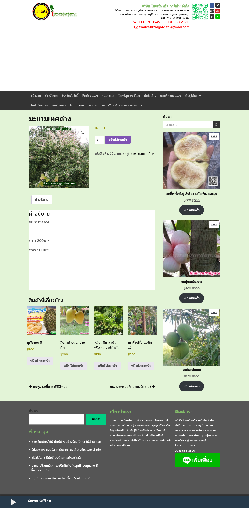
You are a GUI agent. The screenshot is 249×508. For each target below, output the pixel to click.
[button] (82, 132)
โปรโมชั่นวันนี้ (70, 95)
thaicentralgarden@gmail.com (163, 27)
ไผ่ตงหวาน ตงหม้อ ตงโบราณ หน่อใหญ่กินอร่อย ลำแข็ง (66, 449)
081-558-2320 (177, 22)
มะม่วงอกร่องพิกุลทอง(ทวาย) (131, 386)
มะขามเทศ (138, 153)
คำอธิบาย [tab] (42, 199)
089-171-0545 (148, 22)
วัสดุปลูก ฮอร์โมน (129, 95)
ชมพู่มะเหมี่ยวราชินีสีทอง (49, 386)
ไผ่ (71, 105)
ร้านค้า (81, 105)
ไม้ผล (151, 153)
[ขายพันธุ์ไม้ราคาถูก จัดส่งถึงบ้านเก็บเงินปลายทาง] (54, 11)
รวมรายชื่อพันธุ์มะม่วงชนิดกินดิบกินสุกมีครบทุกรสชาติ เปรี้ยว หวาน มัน (63, 468)
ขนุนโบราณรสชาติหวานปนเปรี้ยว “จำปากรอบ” (61, 478)
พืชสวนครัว (59, 105)
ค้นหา (33, 411)
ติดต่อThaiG (90, 95)
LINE (218, 16)
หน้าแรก (36, 95)
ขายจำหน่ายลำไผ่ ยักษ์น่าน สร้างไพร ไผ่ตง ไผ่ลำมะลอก (66, 441)
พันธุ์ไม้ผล (192, 95)
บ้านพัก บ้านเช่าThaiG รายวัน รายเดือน (114, 105)
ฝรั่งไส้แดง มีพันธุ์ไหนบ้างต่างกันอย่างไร (56, 457)
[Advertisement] (124, 62)
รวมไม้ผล (108, 95)
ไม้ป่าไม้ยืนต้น (39, 105)
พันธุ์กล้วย (150, 95)
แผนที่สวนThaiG (170, 95)
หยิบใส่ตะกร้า (118, 139)
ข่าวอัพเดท (51, 95)
